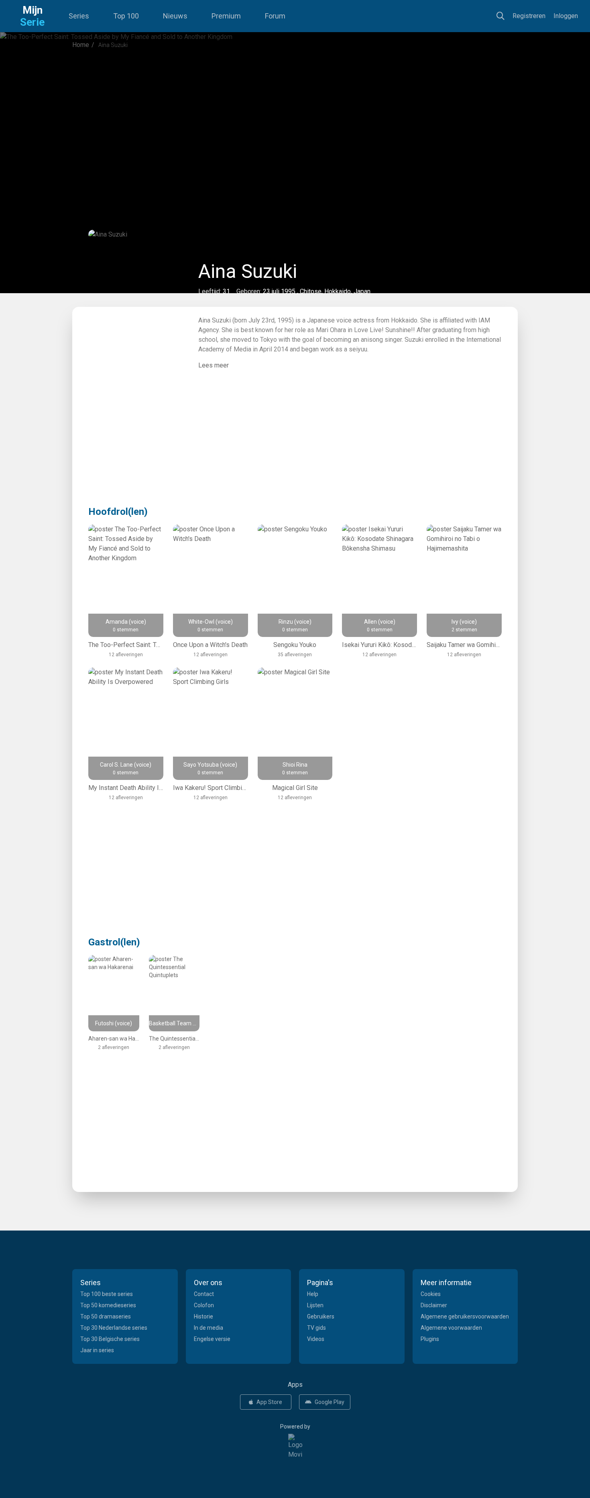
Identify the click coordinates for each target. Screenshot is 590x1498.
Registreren (529, 16)
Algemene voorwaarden (451, 1328)
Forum (275, 16)
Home (80, 45)
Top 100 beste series (106, 1294)
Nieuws (175, 16)
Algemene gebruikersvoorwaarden (465, 1316)
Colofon (204, 1305)
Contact (204, 1294)
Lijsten (315, 1305)
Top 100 (126, 16)
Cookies (431, 1294)
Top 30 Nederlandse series (113, 1328)
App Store (269, 1402)
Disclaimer (434, 1305)
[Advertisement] (295, 122)
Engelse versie (212, 1339)
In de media (208, 1328)
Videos (315, 1339)
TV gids (316, 1328)
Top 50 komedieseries (108, 1305)
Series (79, 16)
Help (312, 1294)
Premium (226, 16)
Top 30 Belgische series (110, 1339)
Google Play (329, 1402)
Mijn (32, 16)
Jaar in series (97, 1350)
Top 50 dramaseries (105, 1316)
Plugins (430, 1339)
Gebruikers (320, 1316)
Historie (203, 1316)
